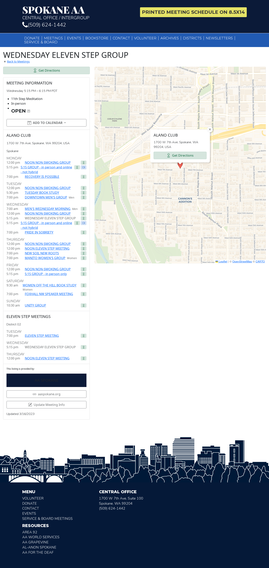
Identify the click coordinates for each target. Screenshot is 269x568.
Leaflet (222, 261)
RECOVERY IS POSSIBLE (42, 177)
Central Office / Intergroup (55, 12)
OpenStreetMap (242, 261)
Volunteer (145, 38)
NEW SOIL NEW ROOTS (42, 253)
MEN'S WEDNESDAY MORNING (47, 209)
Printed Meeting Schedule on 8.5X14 (193, 12)
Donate (32, 38)
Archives (169, 38)
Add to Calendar (48, 123)
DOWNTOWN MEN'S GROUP (46, 197)
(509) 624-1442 (47, 25)
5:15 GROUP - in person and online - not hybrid (46, 169)
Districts (192, 38)
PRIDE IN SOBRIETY (39, 232)
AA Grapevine (35, 542)
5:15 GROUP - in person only (46, 274)
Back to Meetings (18, 61)
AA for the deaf (38, 552)
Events (74, 38)
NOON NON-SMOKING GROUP (48, 162)
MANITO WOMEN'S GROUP (45, 258)
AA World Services (40, 537)
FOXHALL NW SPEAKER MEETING (49, 294)
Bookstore (97, 38)
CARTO (260, 261)
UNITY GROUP (35, 305)
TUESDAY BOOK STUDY (42, 192)
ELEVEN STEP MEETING (42, 335)
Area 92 (29, 532)
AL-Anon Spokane (39, 547)
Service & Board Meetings (47, 518)
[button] (180, 165)
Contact (121, 38)
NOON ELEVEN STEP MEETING (47, 248)
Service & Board (41, 42)
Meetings (53, 38)
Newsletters (219, 38)
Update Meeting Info (49, 405)
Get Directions (49, 70)
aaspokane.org (49, 394)
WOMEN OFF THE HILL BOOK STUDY (49, 285)
